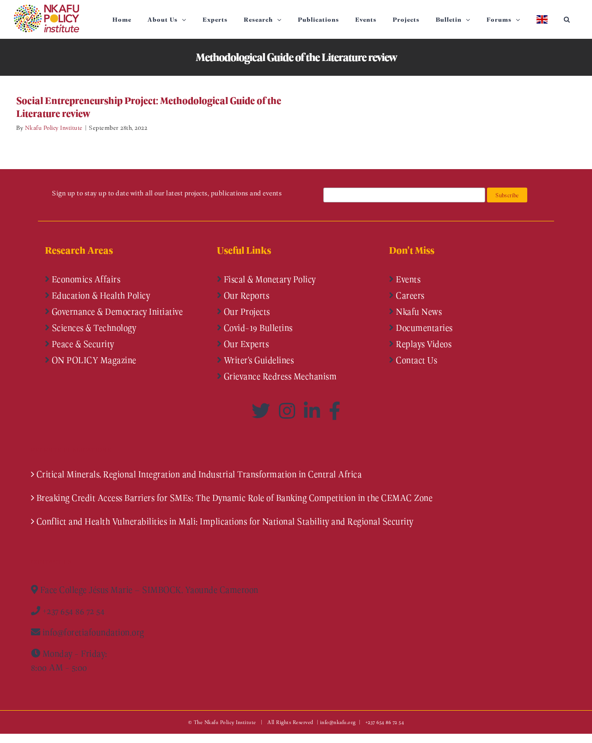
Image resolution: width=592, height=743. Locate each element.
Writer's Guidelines (258, 359)
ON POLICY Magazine (92, 359)
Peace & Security (81, 343)
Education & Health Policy (99, 295)
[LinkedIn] (314, 410)
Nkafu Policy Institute (54, 127)
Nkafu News (418, 311)
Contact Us (416, 359)
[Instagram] (289, 410)
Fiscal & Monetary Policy (269, 279)
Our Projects (246, 311)
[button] (566, 19)
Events (407, 279)
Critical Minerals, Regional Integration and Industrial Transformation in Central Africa (199, 474)
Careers (409, 295)
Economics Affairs (84, 279)
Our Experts (245, 343)
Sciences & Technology (92, 327)
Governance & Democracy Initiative (116, 311)
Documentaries (423, 327)
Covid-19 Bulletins (257, 327)
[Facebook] (335, 410)
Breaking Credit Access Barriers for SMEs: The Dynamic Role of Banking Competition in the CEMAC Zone (235, 497)
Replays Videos (423, 343)
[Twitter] (263, 410)
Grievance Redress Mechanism (279, 376)
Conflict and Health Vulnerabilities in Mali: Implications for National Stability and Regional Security (225, 521)
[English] (541, 19)
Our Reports (245, 295)
